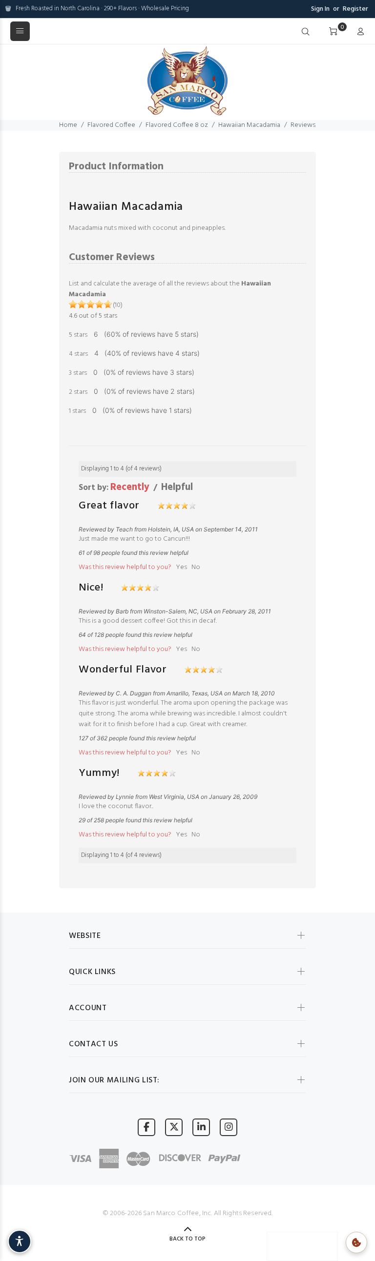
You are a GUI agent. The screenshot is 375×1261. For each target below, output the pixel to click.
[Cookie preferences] (356, 1242)
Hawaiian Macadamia (249, 125)
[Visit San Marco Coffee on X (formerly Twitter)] (174, 1127)
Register (355, 9)
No (195, 567)
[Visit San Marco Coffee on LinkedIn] (201, 1127)
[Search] (305, 32)
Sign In (320, 9)
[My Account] (358, 32)
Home (68, 125)
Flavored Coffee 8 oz (177, 125)
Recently (129, 487)
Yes (181, 567)
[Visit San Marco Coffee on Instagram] (228, 1127)
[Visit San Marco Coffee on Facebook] (146, 1127)
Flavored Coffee (111, 125)
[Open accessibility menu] (19, 1241)
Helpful (177, 487)
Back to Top (187, 1239)
